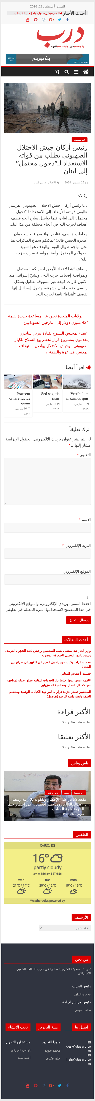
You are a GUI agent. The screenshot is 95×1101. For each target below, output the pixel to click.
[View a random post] (57, 71)
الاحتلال (52, 182)
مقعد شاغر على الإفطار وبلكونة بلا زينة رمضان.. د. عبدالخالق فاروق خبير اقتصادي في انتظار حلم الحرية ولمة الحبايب (46, 804)
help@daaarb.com (78, 1061)
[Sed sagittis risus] (47, 377)
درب (43, 182)
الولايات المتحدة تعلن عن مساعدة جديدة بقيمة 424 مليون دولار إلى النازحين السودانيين (48, 319)
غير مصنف (79, 139)
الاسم (85, 519)
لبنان (36, 182)
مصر (66, 793)
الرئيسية (78, 793)
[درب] (86, 71)
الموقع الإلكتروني (77, 571)
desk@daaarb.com (78, 1048)
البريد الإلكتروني (76, 545)
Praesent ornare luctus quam (19, 398)
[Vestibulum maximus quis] (77, 377)
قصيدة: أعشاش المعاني (76, 673)
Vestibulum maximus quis (77, 396)
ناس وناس (52, 793)
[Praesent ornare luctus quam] (18, 377)
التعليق (84, 455)
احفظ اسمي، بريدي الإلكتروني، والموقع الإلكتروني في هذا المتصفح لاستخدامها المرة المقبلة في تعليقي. (47, 606)
